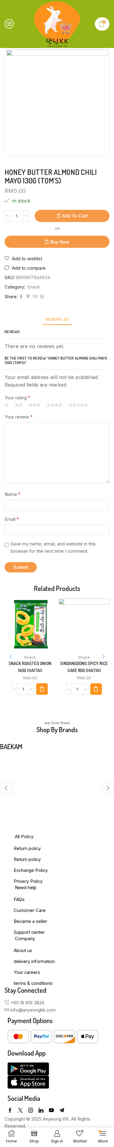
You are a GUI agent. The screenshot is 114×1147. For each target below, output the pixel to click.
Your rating (17, 398)
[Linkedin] (41, 1110)
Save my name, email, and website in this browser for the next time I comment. (53, 547)
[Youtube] (51, 1110)
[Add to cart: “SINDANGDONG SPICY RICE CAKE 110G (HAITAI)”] (96, 689)
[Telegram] (61, 1110)
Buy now (59, 241)
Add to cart (75, 215)
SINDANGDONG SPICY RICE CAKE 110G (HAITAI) (84, 667)
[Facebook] (21, 296)
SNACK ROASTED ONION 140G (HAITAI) (30, 667)
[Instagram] (30, 1110)
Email (12, 519)
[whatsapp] (41, 296)
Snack (33, 287)
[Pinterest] (28, 296)
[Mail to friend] (35, 296)
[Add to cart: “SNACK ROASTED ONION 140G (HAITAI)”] (42, 689)
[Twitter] (20, 1110)
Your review (19, 417)
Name (12, 494)
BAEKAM (11, 746)
